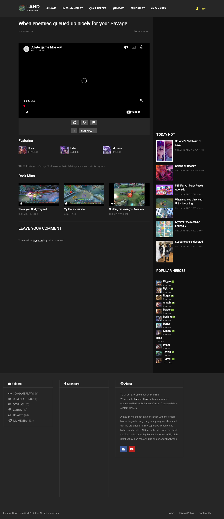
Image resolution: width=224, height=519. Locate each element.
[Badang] (159, 318)
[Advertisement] (180, 74)
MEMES (120, 8)
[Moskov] (107, 150)
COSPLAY (139, 8)
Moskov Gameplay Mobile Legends (64, 166)
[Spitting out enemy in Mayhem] (129, 194)
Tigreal (167, 359)
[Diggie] (159, 283)
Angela (167, 302)
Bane (159, 337)
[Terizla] (159, 353)
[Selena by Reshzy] (164, 173)
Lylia (73, 148)
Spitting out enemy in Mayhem (126, 209)
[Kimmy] (159, 332)
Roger (166, 295)
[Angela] (159, 304)
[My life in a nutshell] (84, 194)
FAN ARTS (160, 8)
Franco (32, 148)
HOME (52, 8)
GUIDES (17, 409)
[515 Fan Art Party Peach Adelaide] (164, 190)
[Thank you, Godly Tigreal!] (39, 194)
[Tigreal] (159, 360)
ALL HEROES (99, 8)
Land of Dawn (141, 399)
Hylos (166, 288)
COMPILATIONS (22, 399)
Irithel (166, 344)
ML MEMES (20, 420)
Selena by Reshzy (185, 165)
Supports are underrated (189, 241)
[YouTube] (132, 449)
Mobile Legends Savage (34, 166)
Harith (166, 323)
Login (202, 8)
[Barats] (159, 311)
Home (171, 513)
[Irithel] (159, 346)
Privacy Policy (186, 513)
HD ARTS (18, 415)
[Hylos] (159, 290)
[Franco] (23, 150)
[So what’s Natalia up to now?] (164, 151)
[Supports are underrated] (164, 251)
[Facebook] (123, 449)
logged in (38, 240)
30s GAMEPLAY (74, 8)
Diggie (167, 281)
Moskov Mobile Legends (93, 166)
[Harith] (159, 325)
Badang (167, 316)
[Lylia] (65, 150)
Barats (167, 309)
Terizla (167, 351)
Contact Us (205, 513)
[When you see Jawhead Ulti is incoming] (164, 208)
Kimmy (167, 330)
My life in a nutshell (75, 209)
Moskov (117, 148)
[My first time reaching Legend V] (164, 229)
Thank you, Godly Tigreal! (33, 209)
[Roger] (159, 297)
